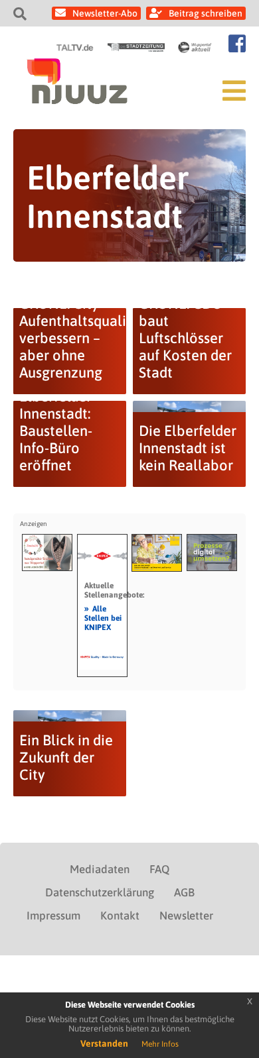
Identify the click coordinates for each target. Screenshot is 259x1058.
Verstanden (104, 1043)
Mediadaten (100, 869)
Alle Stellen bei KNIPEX (103, 617)
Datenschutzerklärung (99, 892)
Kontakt (119, 915)
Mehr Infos (160, 1044)
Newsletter (186, 915)
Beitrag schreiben (205, 13)
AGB (184, 892)
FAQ (159, 869)
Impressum (53, 915)
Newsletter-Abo (104, 13)
